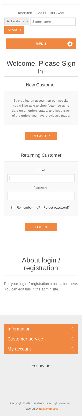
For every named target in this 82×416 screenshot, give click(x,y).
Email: (41, 170)
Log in (41, 13)
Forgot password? (57, 207)
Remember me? (28, 207)
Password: (41, 187)
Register (25, 13)
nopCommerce (49, 408)
